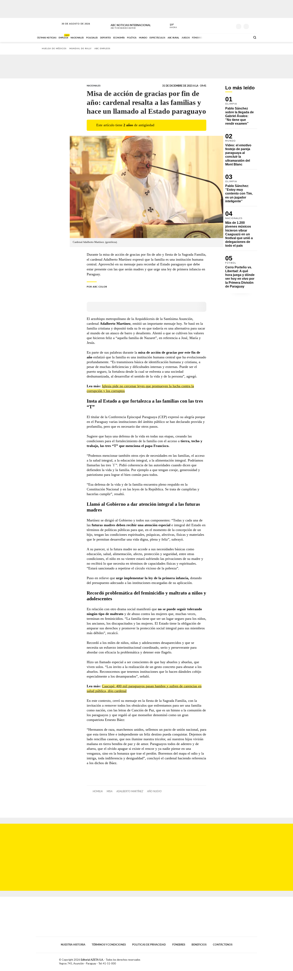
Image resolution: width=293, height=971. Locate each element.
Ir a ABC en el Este (72, 27)
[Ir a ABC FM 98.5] (243, 37)
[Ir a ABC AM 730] (227, 37)
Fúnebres (178, 945)
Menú (253, 25)
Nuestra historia (73, 945)
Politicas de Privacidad (149, 945)
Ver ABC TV (130, 26)
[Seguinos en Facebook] (212, 25)
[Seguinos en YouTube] (224, 25)
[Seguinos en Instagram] (230, 25)
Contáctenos (222, 945)
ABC (48, 26)
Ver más (241, 112)
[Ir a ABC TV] (216, 37)
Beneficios (199, 945)
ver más (171, 26)
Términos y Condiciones (109, 945)
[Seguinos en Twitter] (218, 25)
